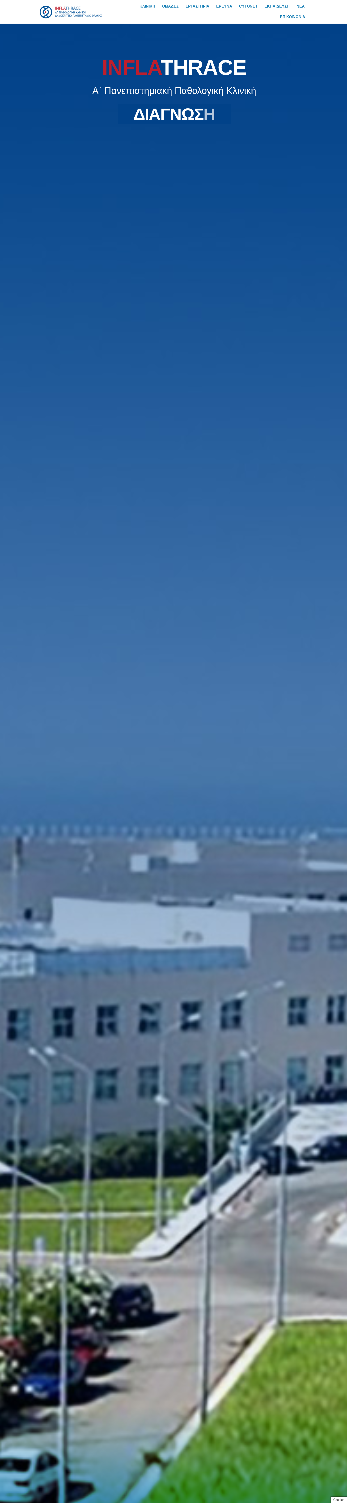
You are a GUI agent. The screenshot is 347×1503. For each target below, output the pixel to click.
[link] (71, 7)
